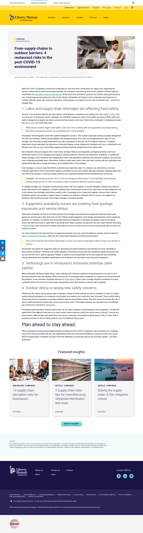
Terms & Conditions (125, 495)
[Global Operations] (132, 7)
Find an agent (107, 8)
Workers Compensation (36, 496)
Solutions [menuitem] (51, 17)
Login (126, 8)
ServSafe (40, 147)
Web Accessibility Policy (17, 496)
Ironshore (96, 8)
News (37, 474)
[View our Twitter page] (119, 476)
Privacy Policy (78, 495)
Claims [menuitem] (106, 17)
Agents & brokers (83, 8)
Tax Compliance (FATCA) (107, 495)
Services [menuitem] (93, 17)
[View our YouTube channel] (131, 476)
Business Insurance (39, 3)
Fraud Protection (14, 495)
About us (39, 470)
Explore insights (71, 423)
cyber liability (70, 279)
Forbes (26, 226)
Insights (80, 17)
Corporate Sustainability (46, 495)
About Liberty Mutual (61, 3)
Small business (69, 8)
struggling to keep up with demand (48, 94)
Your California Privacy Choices (23, 501)
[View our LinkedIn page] (125, 476)
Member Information (64, 495)
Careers (69, 470)
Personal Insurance (17, 3)
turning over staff (31, 123)
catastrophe (50, 305)
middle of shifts (109, 114)
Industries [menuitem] (66, 17)
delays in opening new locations (34, 236)
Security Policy (91, 495)
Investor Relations (29, 495)
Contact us (117, 8)
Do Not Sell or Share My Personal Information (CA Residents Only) (55, 501)
